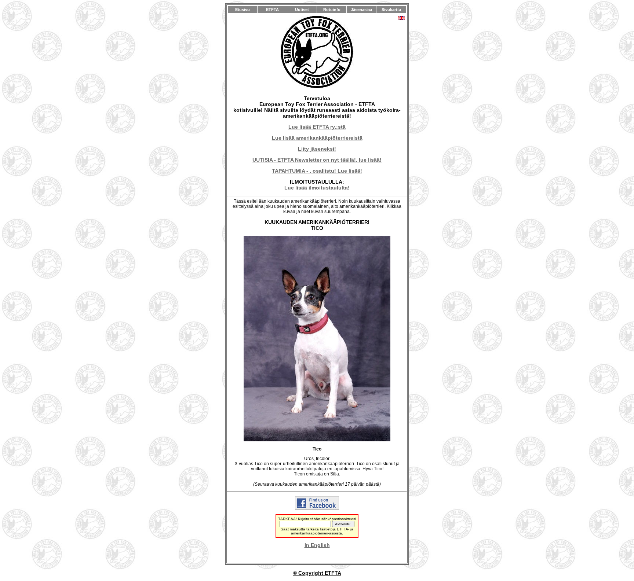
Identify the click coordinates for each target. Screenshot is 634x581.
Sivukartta (391, 9)
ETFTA (272, 9)
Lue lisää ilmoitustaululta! (317, 188)
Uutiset (302, 9)
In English (317, 545)
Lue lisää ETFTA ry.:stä (317, 127)
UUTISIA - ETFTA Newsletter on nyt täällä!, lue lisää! (317, 160)
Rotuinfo (331, 9)
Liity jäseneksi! (317, 149)
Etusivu (242, 9)
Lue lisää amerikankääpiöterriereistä (317, 138)
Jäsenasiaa (361, 9)
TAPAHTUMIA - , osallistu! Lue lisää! (317, 171)
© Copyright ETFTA (317, 573)
